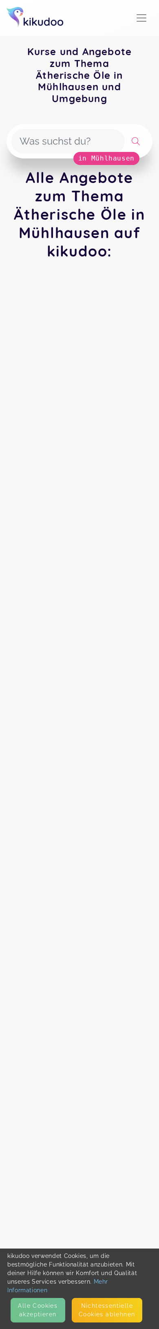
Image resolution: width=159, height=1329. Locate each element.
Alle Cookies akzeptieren (37, 1310)
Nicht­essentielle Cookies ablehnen (107, 1310)
